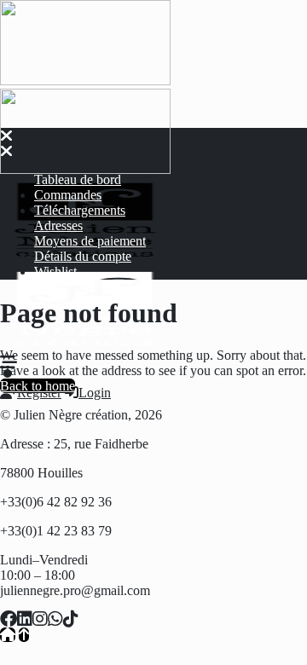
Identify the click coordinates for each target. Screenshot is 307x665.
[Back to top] (24, 634)
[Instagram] (40, 619)
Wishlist (55, 271)
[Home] (7, 634)
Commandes (67, 195)
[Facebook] (8, 619)
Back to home (37, 386)
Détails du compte (82, 256)
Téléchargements (79, 210)
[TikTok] (70, 619)
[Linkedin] (24, 619)
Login (94, 392)
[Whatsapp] (55, 619)
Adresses (58, 225)
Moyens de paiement (90, 241)
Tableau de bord (77, 179)
